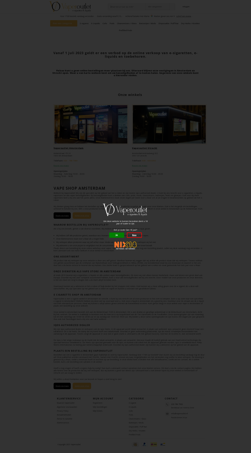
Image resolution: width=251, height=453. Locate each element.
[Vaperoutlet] (125, 210)
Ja (117, 234)
